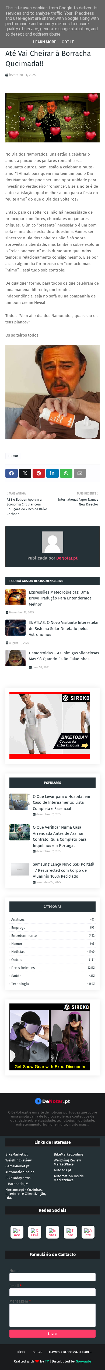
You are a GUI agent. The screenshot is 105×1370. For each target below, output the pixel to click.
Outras (53, 960)
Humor (13, 456)
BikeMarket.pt (16, 1154)
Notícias (53, 952)
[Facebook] (16, 1232)
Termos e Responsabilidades (70, 1352)
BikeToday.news (17, 1178)
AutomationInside (19, 1172)
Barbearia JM (18, 1184)
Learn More (44, 42)
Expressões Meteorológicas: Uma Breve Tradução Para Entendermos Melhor (60, 598)
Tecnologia (53, 984)
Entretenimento (53, 936)
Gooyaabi (83, 1361)
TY (47, 1361)
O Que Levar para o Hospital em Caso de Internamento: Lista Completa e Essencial (61, 802)
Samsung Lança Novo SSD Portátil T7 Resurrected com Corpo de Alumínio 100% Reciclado (63, 870)
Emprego (53, 928)
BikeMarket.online (68, 1154)
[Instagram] (52, 1232)
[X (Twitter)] (34, 1232)
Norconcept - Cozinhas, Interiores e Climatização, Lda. (25, 1194)
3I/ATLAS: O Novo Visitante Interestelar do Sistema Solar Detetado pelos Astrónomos (64, 628)
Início (21, 1352)
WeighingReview (18, 1160)
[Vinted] (88, 1232)
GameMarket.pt (17, 1166)
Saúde (53, 976)
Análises (53, 920)
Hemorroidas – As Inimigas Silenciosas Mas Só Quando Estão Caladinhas (64, 656)
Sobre (37, 1352)
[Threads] (70, 1232)
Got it (68, 42)
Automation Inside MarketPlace (69, 1178)
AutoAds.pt (62, 1170)
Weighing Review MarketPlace (67, 1162)
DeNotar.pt (66, 558)
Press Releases (53, 968)
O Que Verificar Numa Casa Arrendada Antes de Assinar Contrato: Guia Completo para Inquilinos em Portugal (59, 836)
